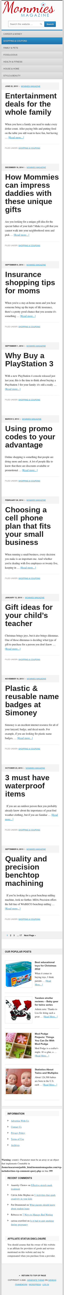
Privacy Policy (18, 1133)
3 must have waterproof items (27, 785)
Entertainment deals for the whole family (31, 103)
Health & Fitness (12, 61)
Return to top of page (34, 1275)
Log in (45, 1284)
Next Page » (30, 935)
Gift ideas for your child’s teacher (29, 615)
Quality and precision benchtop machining (26, 871)
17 (20, 935)
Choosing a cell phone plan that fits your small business (28, 526)
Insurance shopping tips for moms (30, 282)
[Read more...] (16, 137)
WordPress (35, 1284)
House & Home (11, 68)
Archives (15, 1145)
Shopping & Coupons (15, 40)
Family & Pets (10, 47)
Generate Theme (35, 1280)
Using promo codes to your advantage (30, 436)
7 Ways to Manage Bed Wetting (38, 1214)
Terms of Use (17, 1139)
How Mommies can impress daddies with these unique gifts (32, 193)
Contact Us (16, 1126)
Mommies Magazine (30, 86)
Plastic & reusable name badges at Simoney (32, 700)
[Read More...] (50, 1016)
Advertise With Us (20, 1120)
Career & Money (12, 33)
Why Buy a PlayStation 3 (29, 359)
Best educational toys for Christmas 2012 (45, 965)
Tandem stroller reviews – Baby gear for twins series (46, 1001)
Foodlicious (10, 54)
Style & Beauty (11, 75)
